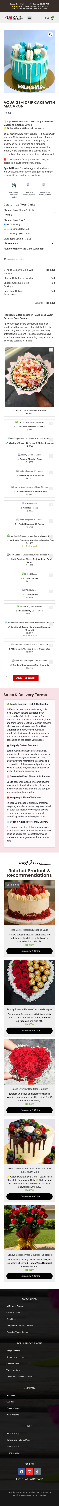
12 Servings (18, 229)
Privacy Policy (12, 1446)
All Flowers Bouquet (15, 1306)
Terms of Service (14, 1453)
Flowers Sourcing (14, 1408)
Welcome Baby (13, 1370)
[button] (29, 18)
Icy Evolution (40, 1495)
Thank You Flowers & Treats (19, 1377)
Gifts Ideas (11, 1319)
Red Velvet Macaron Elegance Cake (29, 930)
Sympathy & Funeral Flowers (19, 1325)
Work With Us (12, 1415)
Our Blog (10, 1402)
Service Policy (12, 1433)
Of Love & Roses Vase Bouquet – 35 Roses (29, 1255)
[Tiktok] (37, 1471)
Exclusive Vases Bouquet (17, 1332)
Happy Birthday (13, 1351)
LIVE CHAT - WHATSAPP (29, 1479)
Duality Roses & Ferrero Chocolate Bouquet (29, 1009)
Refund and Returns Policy (18, 1440)
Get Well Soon (12, 1364)
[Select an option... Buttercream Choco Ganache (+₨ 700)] (29, 243)
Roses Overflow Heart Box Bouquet (29, 1089)
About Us (10, 1395)
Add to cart (26, 677)
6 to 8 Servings (14, 224)
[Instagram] (29, 1471)
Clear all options (12, 303)
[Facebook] (21, 1471)
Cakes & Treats (13, 1312)
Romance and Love (15, 1357)
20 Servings (18, 233)
